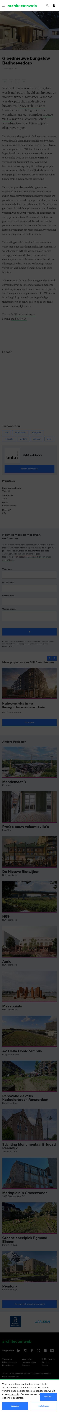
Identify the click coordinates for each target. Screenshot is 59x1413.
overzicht (14, 1394)
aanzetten (18, 1397)
